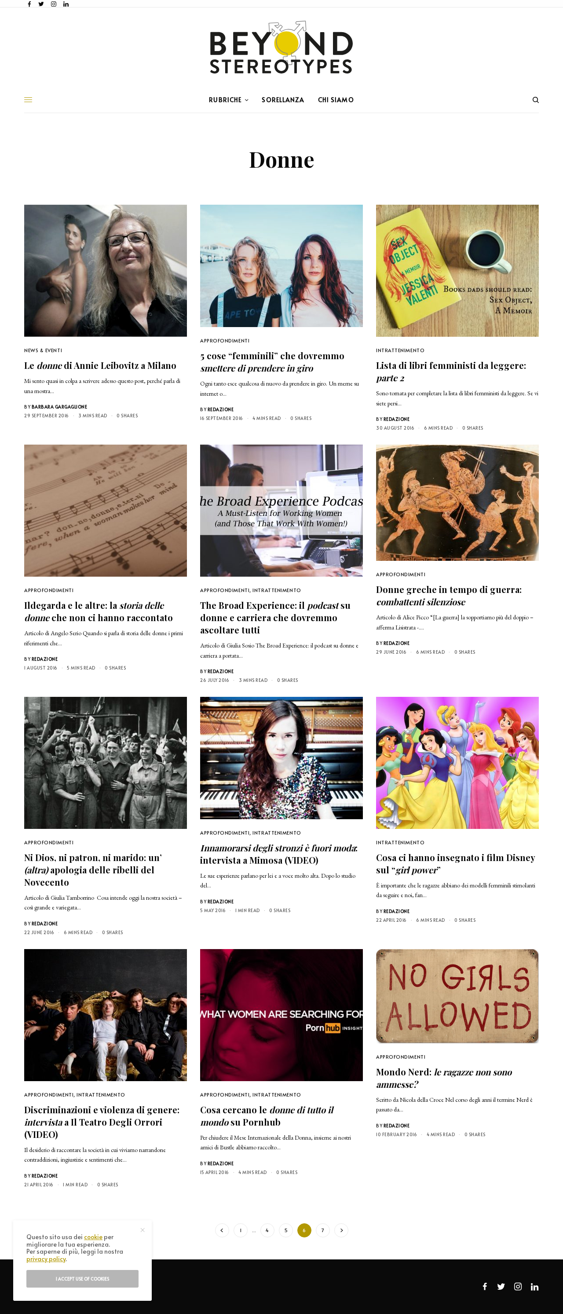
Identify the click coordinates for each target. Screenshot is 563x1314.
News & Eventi (43, 350)
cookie (93, 1237)
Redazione (221, 409)
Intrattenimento (400, 350)
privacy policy (46, 1259)
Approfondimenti (224, 340)
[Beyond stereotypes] (281, 47)
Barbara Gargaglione (60, 407)
